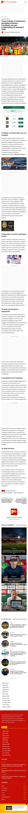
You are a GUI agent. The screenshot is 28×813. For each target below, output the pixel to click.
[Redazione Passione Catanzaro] (2, 32)
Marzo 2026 (5, 694)
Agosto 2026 (5, 683)
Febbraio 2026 (5, 696)
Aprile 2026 (5, 692)
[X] (19, 809)
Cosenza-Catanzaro (11, 490)
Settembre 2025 (6, 707)
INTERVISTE (13, 576)
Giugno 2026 (5, 687)
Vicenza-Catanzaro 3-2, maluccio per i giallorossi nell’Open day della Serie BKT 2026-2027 (18, 626)
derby (16, 79)
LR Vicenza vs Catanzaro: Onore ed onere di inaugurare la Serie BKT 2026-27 (14, 552)
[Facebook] (9, 809)
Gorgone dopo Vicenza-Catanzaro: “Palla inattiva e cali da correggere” (18, 645)
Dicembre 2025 (6, 700)
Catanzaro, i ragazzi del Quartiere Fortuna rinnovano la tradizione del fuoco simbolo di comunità (21, 501)
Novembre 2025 (6, 702)
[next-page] (5, 614)
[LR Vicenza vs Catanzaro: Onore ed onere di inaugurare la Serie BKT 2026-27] (14, 541)
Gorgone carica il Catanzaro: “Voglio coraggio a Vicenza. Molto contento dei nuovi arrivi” (14, 580)
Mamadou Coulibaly (7, 492)
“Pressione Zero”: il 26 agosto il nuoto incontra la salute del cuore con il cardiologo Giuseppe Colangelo (18, 654)
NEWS (6, 16)
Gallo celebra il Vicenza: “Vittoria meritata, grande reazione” (18, 635)
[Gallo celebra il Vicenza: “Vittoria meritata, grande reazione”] (5, 634)
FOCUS (14, 548)
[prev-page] (2, 614)
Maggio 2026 (5, 689)
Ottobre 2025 (5, 704)
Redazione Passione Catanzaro (12, 32)
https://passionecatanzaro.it (14, 519)
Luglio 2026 (5, 685)
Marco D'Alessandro (18, 492)
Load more (13, 678)
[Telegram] (15, 809)
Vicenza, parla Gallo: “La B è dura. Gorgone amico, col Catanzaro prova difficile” (14, 608)
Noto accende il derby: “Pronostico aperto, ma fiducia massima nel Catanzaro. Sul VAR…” (7, 500)
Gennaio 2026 (5, 698)
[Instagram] (12, 809)
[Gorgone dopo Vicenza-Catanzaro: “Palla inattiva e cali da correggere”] (5, 644)
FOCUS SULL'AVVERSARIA (14, 604)
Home (2, 16)
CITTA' (11, 650)
